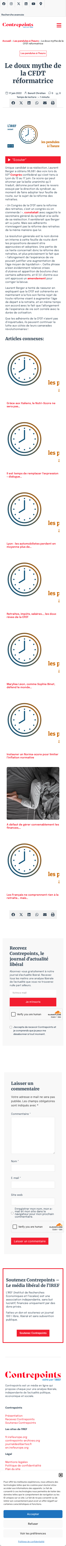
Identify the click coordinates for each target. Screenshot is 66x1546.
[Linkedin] (26, 3)
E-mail (16, 1178)
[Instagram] (11, 3)
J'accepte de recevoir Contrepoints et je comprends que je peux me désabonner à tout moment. (34, 1030)
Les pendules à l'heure (26, 41)
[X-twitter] (18, 3)
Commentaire (21, 1114)
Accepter (33, 1514)
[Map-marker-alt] (41, 3)
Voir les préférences (33, 1533)
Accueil (6, 41)
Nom (15, 1161)
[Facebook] (4, 3)
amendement (36, 278)
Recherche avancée (12, 15)
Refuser (33, 1523)
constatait (31, 212)
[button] (60, 1475)
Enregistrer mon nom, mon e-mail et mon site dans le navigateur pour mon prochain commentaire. (34, 1213)
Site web (17, 1195)
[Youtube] (33, 3)
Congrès (16, 175)
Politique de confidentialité (31, 1541)
